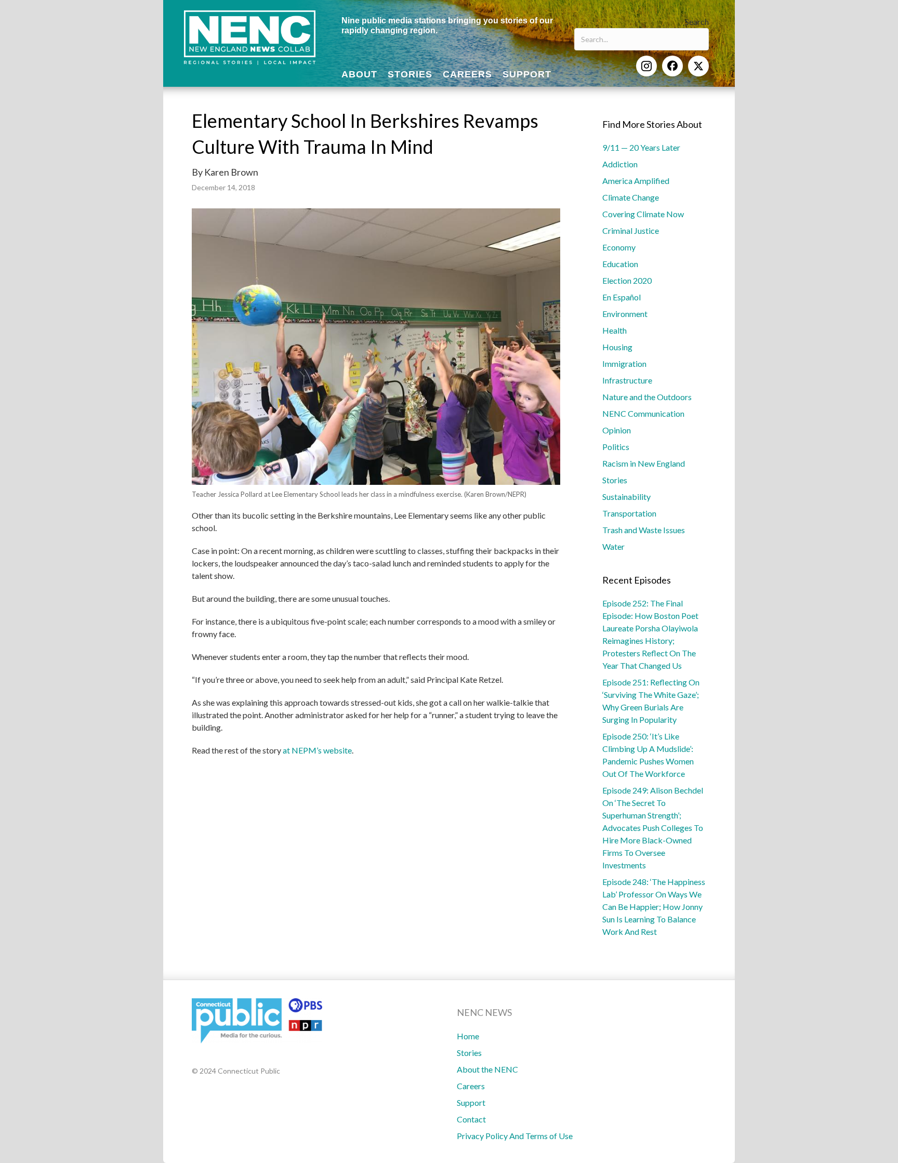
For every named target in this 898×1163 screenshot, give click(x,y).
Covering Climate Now (643, 214)
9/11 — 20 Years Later (641, 147)
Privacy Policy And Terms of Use (515, 1136)
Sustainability (626, 496)
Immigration (624, 363)
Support (471, 1102)
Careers (471, 1086)
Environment (625, 314)
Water (613, 546)
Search (697, 22)
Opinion (616, 430)
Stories (614, 480)
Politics (615, 447)
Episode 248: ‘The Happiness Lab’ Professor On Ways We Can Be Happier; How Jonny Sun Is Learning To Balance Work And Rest (653, 906)
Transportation (629, 513)
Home (468, 1036)
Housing (617, 347)
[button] (646, 66)
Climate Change (630, 197)
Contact (471, 1119)
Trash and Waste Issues (643, 530)
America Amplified (635, 181)
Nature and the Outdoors (647, 397)
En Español (621, 297)
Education (620, 264)
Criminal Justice (630, 230)
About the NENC (487, 1069)
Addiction (620, 164)
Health (614, 330)
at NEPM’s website (317, 750)
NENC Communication (643, 413)
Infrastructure (627, 380)
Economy (619, 247)
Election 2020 (627, 280)
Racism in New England (643, 463)
